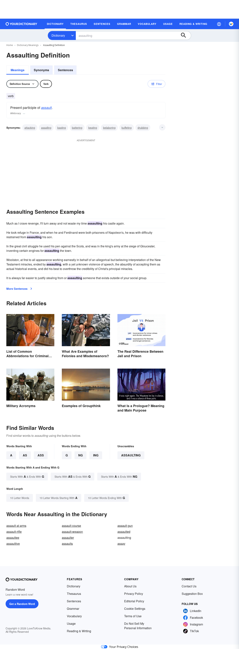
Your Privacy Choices (123, 647)
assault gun (125, 525)
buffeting (127, 127)
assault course (71, 525)
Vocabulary (74, 616)
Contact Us (189, 586)
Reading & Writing (79, 631)
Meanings (17, 70)
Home (9, 45)
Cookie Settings (134, 608)
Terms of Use (133, 616)
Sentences (65, 70)
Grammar (73, 608)
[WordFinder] (231, 24)
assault (46, 107)
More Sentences (16, 289)
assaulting (131, 455)
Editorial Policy (134, 601)
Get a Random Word (22, 604)
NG (80, 455)
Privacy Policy (133, 593)
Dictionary (58, 35)
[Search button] (185, 35)
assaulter (68, 537)
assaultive (13, 543)
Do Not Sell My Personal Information (138, 625)
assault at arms (16, 525)
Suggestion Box (192, 593)
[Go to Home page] (21, 24)
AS (25, 455)
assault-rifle (14, 531)
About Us (130, 586)
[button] (219, 24)
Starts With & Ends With (27, 476)
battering (77, 127)
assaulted (123, 531)
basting (61, 127)
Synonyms (41, 70)
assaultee (12, 537)
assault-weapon (72, 531)
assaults (67, 543)
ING (95, 455)
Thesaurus (74, 593)
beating (92, 127)
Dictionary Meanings (27, 45)
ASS (41, 455)
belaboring (109, 127)
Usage (71, 623)
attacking (29, 127)
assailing (46, 127)
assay (121, 543)
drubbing (143, 127)
